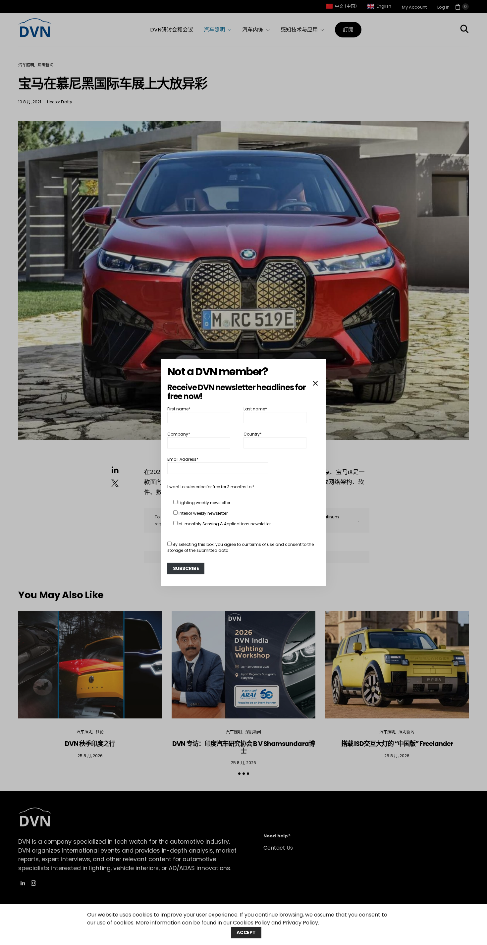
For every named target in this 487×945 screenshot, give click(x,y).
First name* (178, 408)
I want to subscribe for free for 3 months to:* (210, 487)
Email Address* (182, 459)
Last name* (255, 408)
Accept (246, 932)
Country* (253, 434)
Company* (178, 434)
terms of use (261, 544)
